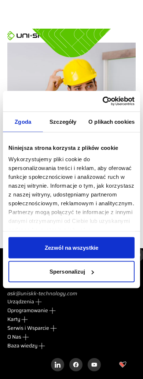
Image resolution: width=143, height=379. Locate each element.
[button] (25, 301)
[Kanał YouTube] (94, 364)
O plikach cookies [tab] (111, 121)
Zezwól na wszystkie (71, 247)
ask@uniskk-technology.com (42, 293)
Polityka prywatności (50, 364)
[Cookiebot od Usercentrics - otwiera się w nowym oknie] (103, 101)
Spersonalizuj (67, 271)
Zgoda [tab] (23, 121)
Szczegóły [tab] (63, 121)
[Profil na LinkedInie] (57, 364)
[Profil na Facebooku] (75, 364)
